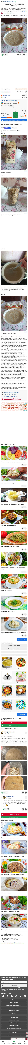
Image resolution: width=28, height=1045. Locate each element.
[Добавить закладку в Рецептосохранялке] (23, 54)
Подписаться (14, 985)
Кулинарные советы (14, 1020)
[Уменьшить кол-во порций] (26, 93)
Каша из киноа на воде (7, 483)
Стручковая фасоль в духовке (10, 546)
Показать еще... (22, 639)
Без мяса (7, 696)
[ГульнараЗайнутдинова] (2, 732)
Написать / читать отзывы (10, 394)
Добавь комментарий (14, 725)
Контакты (14, 1013)
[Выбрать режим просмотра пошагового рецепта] (25, 171)
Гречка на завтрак (6, 893)
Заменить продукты (5, 91)
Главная (14, 999)
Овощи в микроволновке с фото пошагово (13, 461)
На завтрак (20, 696)
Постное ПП (14, 654)
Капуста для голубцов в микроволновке (12, 504)
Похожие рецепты (14, 15)
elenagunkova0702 (7, 13)
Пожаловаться (5, 15)
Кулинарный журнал (14, 1025)
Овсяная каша (20, 682)
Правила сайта (14, 1002)
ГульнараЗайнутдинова (9, 732)
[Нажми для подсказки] (18, 103)
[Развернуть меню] (27, 1039)
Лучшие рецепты (14, 1017)
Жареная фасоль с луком (8, 525)
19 (3, 792)
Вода (4, 97)
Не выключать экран (22, 88)
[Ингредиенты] (27, 1033)
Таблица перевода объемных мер (9, 100)
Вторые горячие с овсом (14, 648)
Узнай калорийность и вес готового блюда (14, 120)
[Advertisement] (14, 71)
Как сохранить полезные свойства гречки (13, 874)
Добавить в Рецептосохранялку (11, 392)
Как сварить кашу (6, 929)
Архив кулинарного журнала (14, 1028)
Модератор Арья (10, 796)
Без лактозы (21, 711)
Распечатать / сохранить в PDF (11, 396)
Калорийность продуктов (14, 1022)
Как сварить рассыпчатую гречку (10, 911)
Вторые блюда (7, 682)
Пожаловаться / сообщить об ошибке (12, 398)
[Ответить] (26, 792)
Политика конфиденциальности (14, 1005)
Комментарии (22, 15)
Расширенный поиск (14, 1032)
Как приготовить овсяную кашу (10, 837)
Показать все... (22, 714)
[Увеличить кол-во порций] (26, 91)
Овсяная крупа (6, 95)
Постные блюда (7, 711)
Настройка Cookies (14, 1010)
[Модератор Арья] (4, 797)
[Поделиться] (27, 1036)
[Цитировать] (23, 792)
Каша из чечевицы (6, 590)
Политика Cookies (14, 1007)
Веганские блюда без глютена (14, 645)
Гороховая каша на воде (8, 611)
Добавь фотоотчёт (14, 722)
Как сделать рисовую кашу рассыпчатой (12, 856)
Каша (7, 668)
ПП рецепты (21, 668)
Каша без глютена (14, 651)
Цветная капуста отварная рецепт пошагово (13, 632)
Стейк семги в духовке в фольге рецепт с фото (13, 568)
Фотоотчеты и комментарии (14, 1035)
